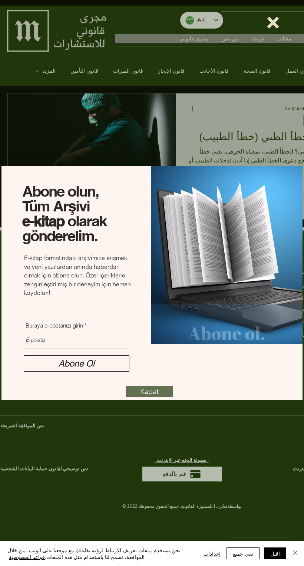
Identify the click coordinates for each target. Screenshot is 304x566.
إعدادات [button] (212, 553)
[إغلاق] (295, 553)
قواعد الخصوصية (27, 556)
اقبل (275, 553)
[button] (273, 23)
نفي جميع (243, 553)
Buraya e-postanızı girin (54, 325)
